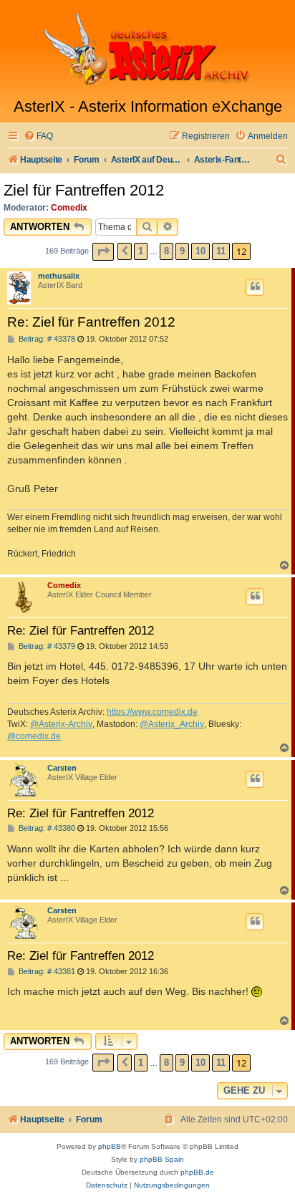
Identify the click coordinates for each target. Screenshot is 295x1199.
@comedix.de (34, 736)
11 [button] (221, 251)
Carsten (62, 768)
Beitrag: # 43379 (45, 646)
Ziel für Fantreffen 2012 (84, 190)
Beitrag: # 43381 (45, 971)
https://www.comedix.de (152, 712)
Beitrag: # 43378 (45, 339)
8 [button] (166, 251)
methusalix (58, 275)
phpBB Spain (162, 1159)
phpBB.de (197, 1172)
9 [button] (182, 251)
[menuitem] (38, 136)
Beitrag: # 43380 (45, 828)
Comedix (69, 208)
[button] (103, 252)
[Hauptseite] (147, 49)
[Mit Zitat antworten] (255, 287)
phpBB (109, 1146)
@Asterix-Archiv (61, 724)
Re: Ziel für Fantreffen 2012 (91, 321)
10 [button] (200, 251)
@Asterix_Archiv (172, 724)
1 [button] (140, 251)
